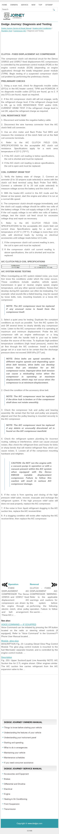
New (33, 5)
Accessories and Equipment (16, 773)
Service (24, 5)
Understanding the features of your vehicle (22, 732)
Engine (7, 793)
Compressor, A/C (19, 31)
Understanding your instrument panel (20, 737)
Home (4, 5)
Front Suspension (12, 803)
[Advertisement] (29, 42)
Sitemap (48, 5)
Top (40, 5)
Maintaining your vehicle (14, 752)
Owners (14, 5)
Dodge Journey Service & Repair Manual (16, 28)
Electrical (8, 788)
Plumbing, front (6, 31)
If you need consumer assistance (18, 762)
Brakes (7, 778)
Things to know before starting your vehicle (23, 727)
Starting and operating (13, 742)
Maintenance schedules (14, 757)
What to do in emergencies (16, 747)
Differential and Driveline (14, 783)
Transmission (10, 809)
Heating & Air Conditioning (42, 28)
